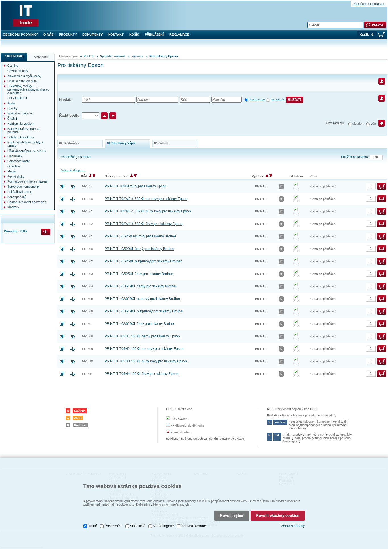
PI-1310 (87, 361)
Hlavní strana (68, 56)
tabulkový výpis (123, 143)
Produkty (68, 34)
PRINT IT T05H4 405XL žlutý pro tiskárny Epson (141, 374)
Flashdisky (14, 156)
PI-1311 (87, 373)
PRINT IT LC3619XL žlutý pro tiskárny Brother (140, 324)
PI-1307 (87, 323)
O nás (48, 34)
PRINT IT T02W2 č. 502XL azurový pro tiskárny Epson (146, 199)
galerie (163, 143)
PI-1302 (87, 261)
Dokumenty (92, 34)
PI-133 (86, 186)
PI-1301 (87, 236)
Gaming (12, 65)
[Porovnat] (75, 186)
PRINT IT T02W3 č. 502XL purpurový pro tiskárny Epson (148, 211)
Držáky (12, 108)
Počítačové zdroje (19, 191)
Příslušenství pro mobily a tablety (25, 144)
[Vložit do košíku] (381, 186)
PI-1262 (87, 224)
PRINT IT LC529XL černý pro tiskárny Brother (139, 249)
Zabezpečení (16, 197)
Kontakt (116, 34)
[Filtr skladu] (379, 125)
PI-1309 (87, 348)
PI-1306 (87, 311)
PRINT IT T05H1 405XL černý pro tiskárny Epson (142, 336)
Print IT (89, 56)
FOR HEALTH (17, 98)
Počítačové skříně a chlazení (27, 181)
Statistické (137, 526)
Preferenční (113, 526)
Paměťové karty (18, 161)
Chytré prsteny (17, 70)
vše (373, 123)
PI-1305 (87, 298)
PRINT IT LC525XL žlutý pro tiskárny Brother (139, 274)
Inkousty (137, 56)
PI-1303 (87, 273)
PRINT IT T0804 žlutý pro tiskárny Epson (136, 186)
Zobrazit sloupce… (73, 170)
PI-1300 (87, 249)
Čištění (12, 118)
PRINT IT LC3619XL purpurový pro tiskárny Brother (144, 311)
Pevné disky (15, 176)
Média (11, 171)
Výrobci (41, 57)
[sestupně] (112, 115)
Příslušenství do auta (22, 81)
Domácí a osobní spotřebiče (26, 202)
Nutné (92, 526)
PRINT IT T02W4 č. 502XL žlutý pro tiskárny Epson (143, 224)
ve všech (278, 99)
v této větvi (257, 99)
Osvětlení (14, 166)
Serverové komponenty (23, 186)
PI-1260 (87, 199)
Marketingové (163, 526)
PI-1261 (87, 211)
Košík (134, 34)
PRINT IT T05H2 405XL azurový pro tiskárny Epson (144, 349)
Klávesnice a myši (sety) (24, 76)
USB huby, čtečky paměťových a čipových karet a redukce (28, 89)
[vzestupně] (104, 115)
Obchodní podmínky (20, 34)
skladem (358, 123)
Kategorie (14, 56)
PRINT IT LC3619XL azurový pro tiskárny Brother (142, 299)
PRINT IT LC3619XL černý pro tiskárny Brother (140, 286)
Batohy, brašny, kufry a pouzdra (23, 130)
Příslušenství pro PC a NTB (26, 151)
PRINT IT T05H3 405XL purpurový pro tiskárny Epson (146, 361)
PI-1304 (87, 286)
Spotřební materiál (112, 56)
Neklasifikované (193, 526)
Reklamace (179, 34)
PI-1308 (87, 336)
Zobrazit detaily (293, 526)
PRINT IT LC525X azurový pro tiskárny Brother (140, 236)
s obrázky (71, 143)
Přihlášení (154, 34)
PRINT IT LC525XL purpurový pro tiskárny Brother (143, 261)
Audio (11, 103)
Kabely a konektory (20, 137)
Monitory (13, 207)
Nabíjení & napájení (20, 123)
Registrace (377, 3)
